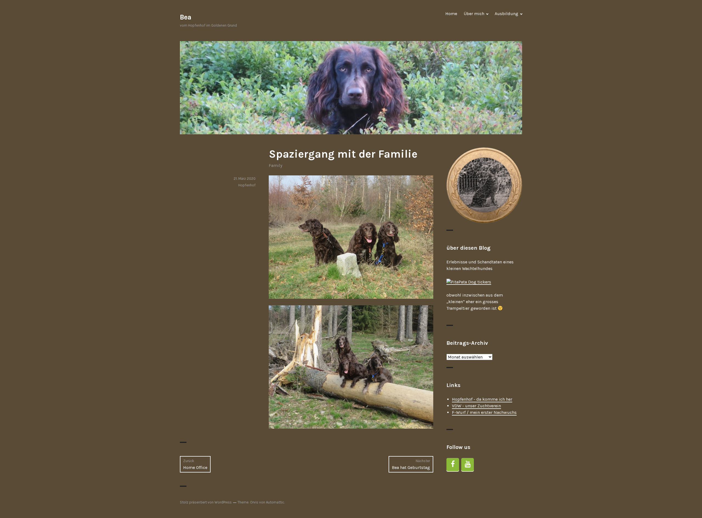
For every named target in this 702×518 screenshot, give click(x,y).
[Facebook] (452, 464)
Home (451, 13)
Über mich (474, 13)
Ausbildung (506, 13)
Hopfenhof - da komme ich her (482, 399)
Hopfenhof (247, 185)
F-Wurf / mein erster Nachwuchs (484, 412)
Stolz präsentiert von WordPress (206, 502)
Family (275, 165)
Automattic (275, 502)
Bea (185, 17)
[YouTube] (467, 464)
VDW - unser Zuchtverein (476, 405)
